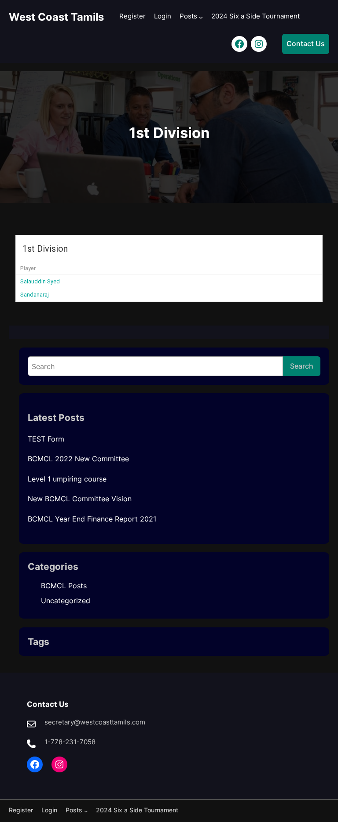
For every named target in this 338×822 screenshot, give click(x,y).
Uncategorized (65, 600)
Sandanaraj (34, 294)
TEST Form (46, 439)
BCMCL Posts (64, 585)
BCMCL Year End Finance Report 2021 (92, 518)
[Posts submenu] (201, 17)
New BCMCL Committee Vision (80, 498)
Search (301, 366)
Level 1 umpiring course (67, 478)
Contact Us (306, 43)
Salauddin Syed (40, 281)
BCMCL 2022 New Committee (78, 458)
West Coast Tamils (56, 17)
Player (28, 268)
